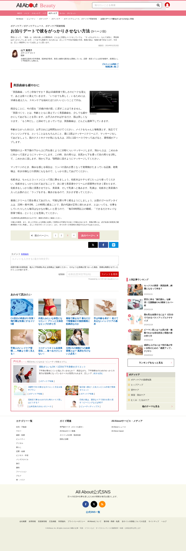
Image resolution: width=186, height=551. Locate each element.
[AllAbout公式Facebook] (85, 504)
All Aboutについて (94, 521)
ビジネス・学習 (22, 455)
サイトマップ (154, 521)
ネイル (62, 13)
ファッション (21, 472)
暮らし (18, 447)
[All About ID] (167, 5)
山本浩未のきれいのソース (40, 406)
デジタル (19, 443)
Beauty (48, 5)
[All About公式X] (94, 504)
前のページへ (42, 235)
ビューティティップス (89, 406)
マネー (18, 431)
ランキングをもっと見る (151, 362)
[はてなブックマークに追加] (113, 245)
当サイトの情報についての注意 (134, 521)
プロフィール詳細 (109, 64)
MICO (19, 13)
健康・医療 (20, 435)
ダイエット (71, 13)
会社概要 (22, 521)
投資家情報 (42, 521)
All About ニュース (118, 427)
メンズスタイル (22, 459)
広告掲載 (52, 521)
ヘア (44, 13)
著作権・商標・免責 (111, 521)
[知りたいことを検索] (158, 5)
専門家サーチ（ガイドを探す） (72, 427)
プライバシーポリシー (76, 521)
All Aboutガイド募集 (67, 431)
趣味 (18, 468)
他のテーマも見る (151, 406)
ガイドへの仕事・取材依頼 (70, 435)
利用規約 (61, 521)
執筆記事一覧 (110, 67)
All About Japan (117, 431)
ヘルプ (164, 521)
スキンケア (36, 13)
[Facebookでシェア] (103, 245)
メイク (26, 13)
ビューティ (31, 19)
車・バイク (20, 480)
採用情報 (32, 521)
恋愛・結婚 (20, 451)
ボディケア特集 (46, 381)
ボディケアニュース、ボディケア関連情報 (80, 19)
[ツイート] (93, 245)
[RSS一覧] (102, 504)
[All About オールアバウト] (27, 6)
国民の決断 (64, 439)
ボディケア (53, 13)
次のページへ (88, 235)
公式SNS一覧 (93, 512)
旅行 (18, 464)
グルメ (18, 476)
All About (19, 19)
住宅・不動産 (21, 427)
